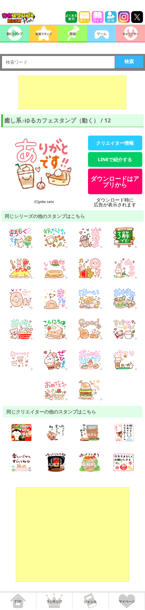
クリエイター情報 (115, 143)
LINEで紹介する (115, 159)
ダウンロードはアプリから (115, 181)
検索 (129, 61)
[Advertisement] (72, 92)
